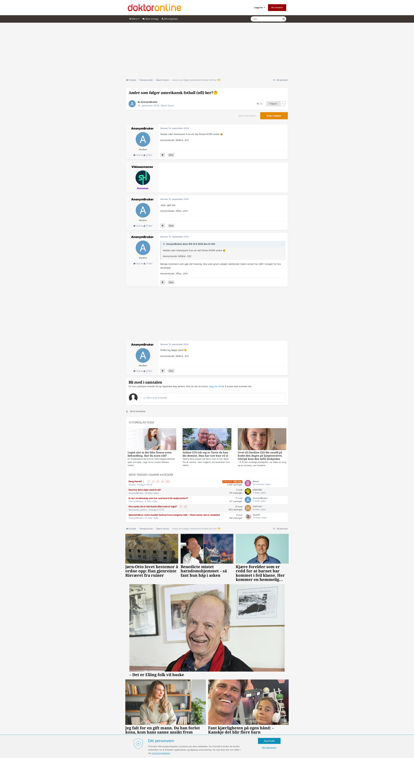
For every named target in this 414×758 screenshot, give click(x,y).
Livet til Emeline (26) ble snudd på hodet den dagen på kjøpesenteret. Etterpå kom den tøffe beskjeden (260, 455)
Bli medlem (277, 7)
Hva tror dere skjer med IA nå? (145, 489)
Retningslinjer (171, 18)
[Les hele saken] (152, 439)
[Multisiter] (162, 155)
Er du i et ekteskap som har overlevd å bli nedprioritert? (158, 498)
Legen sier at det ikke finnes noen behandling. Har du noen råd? (150, 454)
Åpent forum (167, 105)
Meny (134, 18)
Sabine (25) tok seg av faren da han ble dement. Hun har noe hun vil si (205, 454)
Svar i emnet (274, 115)
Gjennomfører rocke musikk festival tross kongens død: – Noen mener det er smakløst (174, 515)
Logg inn (259, 7)
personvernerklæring (161, 753)
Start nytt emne (247, 115)
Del (261, 103)
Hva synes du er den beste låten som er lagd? (153, 506)
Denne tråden (272, 19)
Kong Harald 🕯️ (137, 481)
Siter (171, 155)
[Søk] (283, 19)
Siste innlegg (151, 18)
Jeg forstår (269, 741)
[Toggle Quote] (164, 244)
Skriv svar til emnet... (157, 397)
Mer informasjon (269, 748)
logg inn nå (215, 386)
